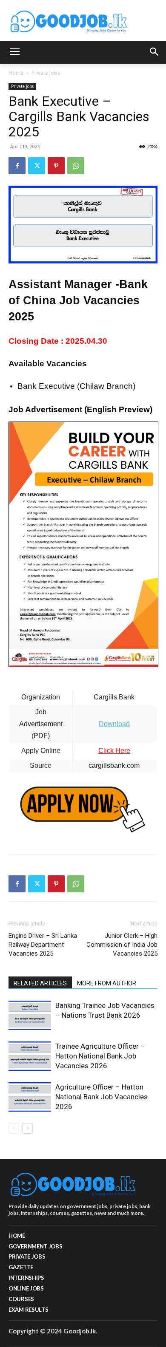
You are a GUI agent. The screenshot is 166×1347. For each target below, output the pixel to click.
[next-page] (27, 1128)
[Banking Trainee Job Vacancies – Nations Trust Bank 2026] (30, 1015)
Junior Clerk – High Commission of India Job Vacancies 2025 (121, 944)
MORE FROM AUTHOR (106, 983)
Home (16, 72)
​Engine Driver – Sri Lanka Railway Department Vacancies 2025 (43, 944)
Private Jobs (45, 72)
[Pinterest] (56, 165)
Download (114, 723)
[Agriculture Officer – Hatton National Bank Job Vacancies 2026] (30, 1097)
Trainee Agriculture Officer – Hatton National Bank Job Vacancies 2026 (100, 1056)
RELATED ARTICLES (40, 983)
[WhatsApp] (75, 165)
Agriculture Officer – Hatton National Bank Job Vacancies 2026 (101, 1097)
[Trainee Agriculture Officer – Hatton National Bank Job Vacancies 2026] (30, 1056)
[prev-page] (14, 1128)
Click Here (114, 750)
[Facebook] (17, 165)
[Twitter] (36, 165)
